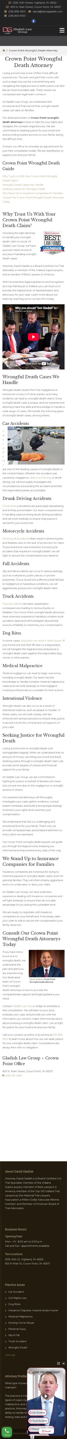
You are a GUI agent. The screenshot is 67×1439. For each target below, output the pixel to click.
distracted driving (40, 477)
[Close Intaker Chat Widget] (63, 1363)
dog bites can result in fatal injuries (41, 640)
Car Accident (16, 1291)
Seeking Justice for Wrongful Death (23, 189)
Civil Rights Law (17, 1297)
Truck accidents (11, 603)
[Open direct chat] (58, 1363)
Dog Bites (14, 1304)
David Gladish (36, 979)
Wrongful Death (17, 1347)
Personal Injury (17, 1328)
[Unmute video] (46, 1396)
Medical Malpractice (20, 1316)
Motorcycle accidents (15, 538)
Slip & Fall (14, 1335)
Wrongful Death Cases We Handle (22, 184)
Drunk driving (10, 506)
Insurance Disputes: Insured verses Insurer (33, 1310)
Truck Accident (17, 1341)
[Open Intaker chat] (32, 1437)
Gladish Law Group (24, 1006)
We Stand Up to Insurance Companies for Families (32, 193)
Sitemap (10, 1355)
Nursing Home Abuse (21, 1322)
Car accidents (3, 447)
